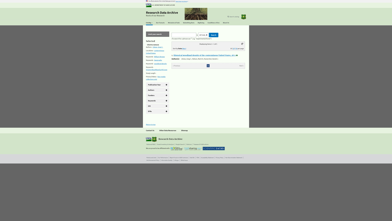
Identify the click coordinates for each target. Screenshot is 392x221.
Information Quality (166, 160)
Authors (151, 90)
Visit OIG (192, 157)
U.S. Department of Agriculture (163, 5)
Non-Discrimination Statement (233, 157)
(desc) (184, 48)
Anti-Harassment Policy (152, 160)
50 (236, 48)
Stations (189, 144)
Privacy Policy (219, 157)
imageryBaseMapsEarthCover (156, 70)
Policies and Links (151, 157)
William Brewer (159, 57)
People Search (180, 144)
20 (234, 48)
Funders (151, 95)
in (197, 35)
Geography (158, 60)
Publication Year (154, 85)
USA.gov (176, 160)
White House (184, 160)
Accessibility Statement (207, 157)
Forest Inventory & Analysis (165, 144)
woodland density (160, 64)
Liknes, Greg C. (158, 47)
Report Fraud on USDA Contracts (179, 157)
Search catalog (234, 16)
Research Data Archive (162, 13)
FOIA (198, 157)
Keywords (152, 101)
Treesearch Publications (200, 144)
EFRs (150, 111)
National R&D (150, 144)
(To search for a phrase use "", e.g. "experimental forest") (192, 39)
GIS (149, 106)
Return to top (150, 124)
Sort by (179, 48)
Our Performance (163, 157)
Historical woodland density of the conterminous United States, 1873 (205, 55)
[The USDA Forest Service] (243, 16)
